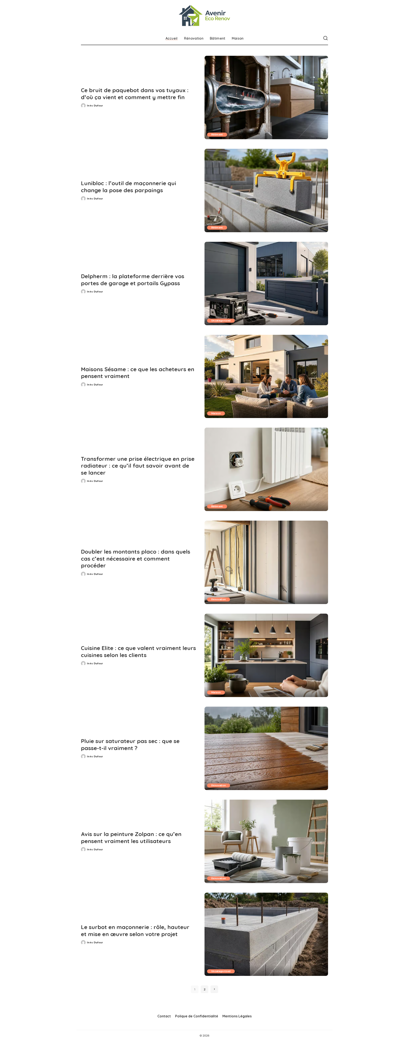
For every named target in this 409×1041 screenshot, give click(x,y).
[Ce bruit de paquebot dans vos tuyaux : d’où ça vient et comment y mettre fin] (266, 97)
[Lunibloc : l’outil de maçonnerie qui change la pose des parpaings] (266, 190)
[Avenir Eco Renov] (204, 16)
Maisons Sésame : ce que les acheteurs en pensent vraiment (137, 373)
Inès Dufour (95, 105)
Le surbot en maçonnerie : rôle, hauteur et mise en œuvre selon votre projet (135, 931)
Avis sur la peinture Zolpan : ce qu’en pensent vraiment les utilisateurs (131, 838)
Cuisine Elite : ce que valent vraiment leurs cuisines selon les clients (138, 651)
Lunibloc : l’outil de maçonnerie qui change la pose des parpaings (128, 187)
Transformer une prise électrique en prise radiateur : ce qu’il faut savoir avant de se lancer (137, 465)
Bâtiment (217, 134)
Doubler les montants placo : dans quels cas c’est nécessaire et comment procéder (135, 558)
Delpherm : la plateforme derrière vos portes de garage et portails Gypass (132, 280)
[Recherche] (325, 38)
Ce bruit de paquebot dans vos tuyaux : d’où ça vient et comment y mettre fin (135, 94)
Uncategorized (220, 320)
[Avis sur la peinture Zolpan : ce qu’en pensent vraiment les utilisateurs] (266, 841)
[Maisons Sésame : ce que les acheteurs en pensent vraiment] (266, 376)
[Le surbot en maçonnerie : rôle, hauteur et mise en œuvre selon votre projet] (266, 934)
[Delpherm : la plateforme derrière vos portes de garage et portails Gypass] (266, 283)
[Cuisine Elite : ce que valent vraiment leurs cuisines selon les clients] (266, 655)
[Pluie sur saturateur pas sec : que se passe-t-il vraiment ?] (266, 748)
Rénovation (218, 599)
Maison (216, 413)
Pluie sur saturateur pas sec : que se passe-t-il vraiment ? (130, 744)
